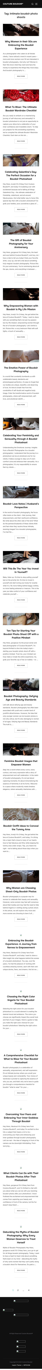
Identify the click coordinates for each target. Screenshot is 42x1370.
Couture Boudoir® (13, 4)
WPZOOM (27, 1365)
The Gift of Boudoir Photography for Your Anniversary (21, 244)
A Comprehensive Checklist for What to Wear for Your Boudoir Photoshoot (21, 1059)
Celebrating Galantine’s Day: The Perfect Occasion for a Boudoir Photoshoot (21, 175)
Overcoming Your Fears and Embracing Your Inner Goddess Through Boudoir (21, 1118)
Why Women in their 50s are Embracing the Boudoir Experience (21, 45)
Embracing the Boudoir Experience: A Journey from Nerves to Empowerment (21, 944)
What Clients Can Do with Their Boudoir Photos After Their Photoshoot (20, 1177)
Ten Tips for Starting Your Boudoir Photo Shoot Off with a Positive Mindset (21, 634)
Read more (22, 76)
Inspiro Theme (16, 1365)
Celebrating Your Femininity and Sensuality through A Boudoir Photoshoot (21, 439)
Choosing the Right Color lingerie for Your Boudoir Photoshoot (21, 1000)
